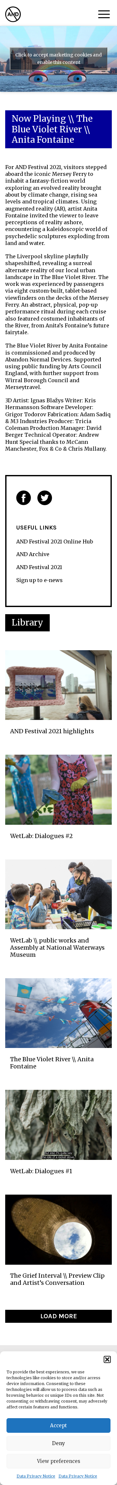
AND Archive (32, 554)
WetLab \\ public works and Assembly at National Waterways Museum (57, 947)
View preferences (58, 1461)
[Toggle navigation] (104, 14)
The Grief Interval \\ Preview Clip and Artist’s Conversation (57, 1279)
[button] (107, 1359)
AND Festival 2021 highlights (52, 731)
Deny (58, 1443)
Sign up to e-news (39, 580)
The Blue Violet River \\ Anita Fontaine (52, 1063)
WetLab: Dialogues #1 (41, 1171)
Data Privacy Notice (36, 1476)
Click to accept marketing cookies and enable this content (58, 58)
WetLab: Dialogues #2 (41, 836)
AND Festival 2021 (39, 567)
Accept (58, 1425)
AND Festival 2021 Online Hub (54, 541)
